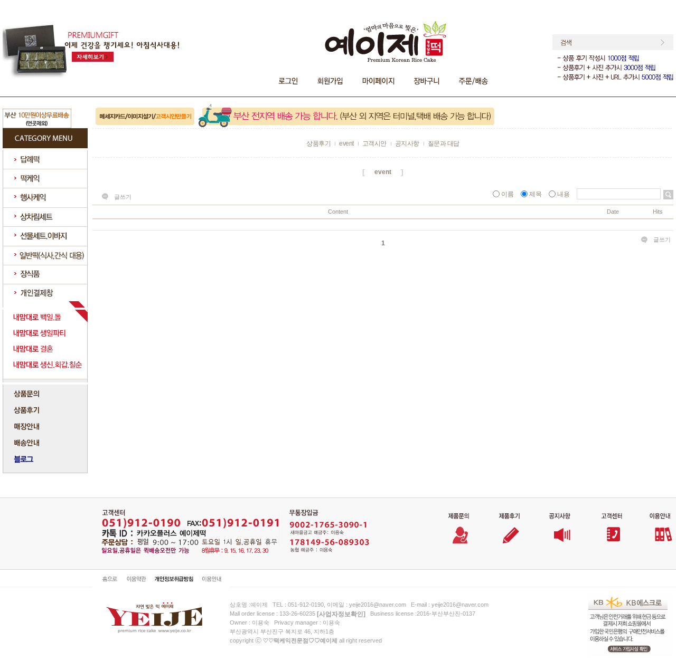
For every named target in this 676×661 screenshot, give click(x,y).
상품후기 (318, 143)
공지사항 (407, 143)
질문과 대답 (443, 143)
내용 (563, 194)
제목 (535, 194)
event (346, 143)
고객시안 (374, 143)
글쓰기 (123, 197)
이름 (507, 194)
